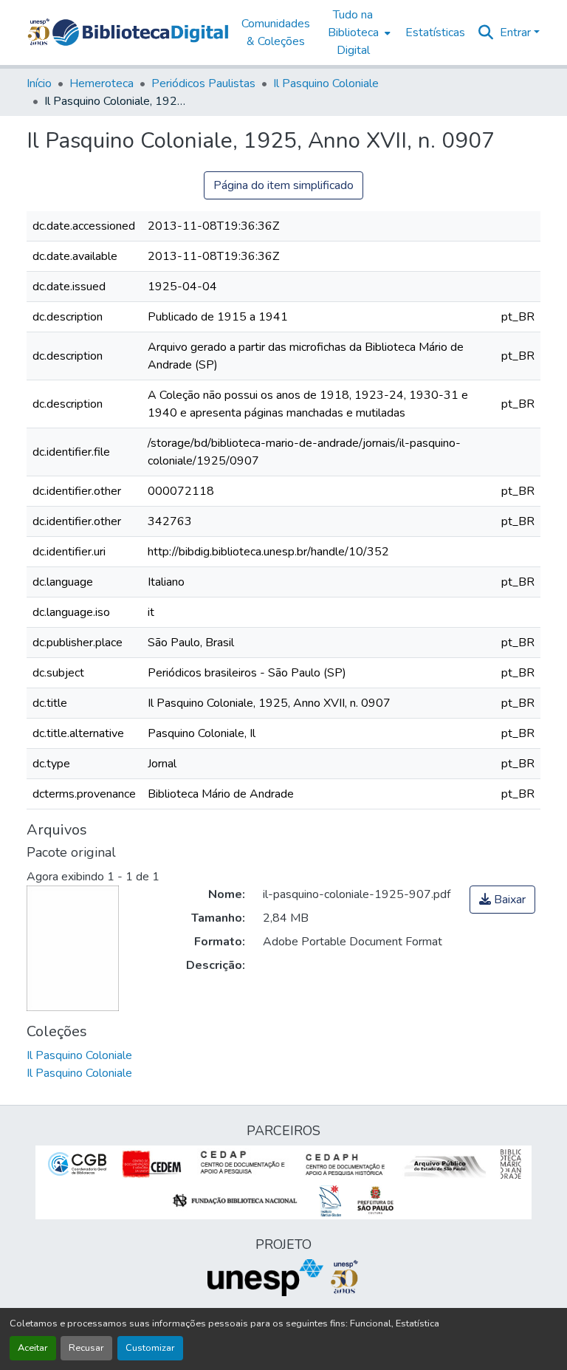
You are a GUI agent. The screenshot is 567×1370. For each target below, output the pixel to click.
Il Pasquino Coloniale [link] (326, 83)
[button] (140, 32)
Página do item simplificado (283, 185)
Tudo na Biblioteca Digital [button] (353, 32)
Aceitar (33, 1347)
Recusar (86, 1347)
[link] (502, 900)
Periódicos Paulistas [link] (203, 83)
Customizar (150, 1347)
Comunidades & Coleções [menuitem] (275, 32)
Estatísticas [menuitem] (435, 32)
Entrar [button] (517, 32)
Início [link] (39, 83)
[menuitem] (358, 32)
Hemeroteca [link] (101, 83)
